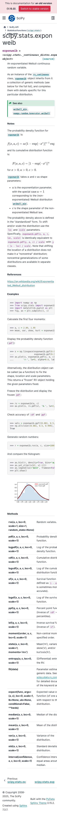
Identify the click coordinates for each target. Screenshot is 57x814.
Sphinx (23, 805)
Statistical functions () (24, 30)
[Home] (5, 27)
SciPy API (14, 27)
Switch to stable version (34, 8)
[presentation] (31, 163)
